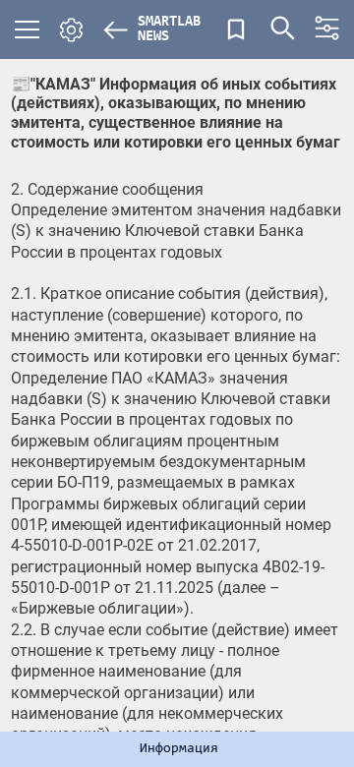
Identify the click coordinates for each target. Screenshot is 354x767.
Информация (179, 749)
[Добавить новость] (236, 29)
